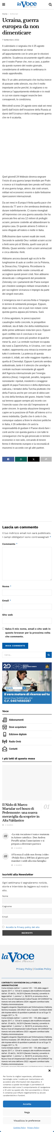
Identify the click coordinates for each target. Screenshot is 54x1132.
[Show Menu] (3, 4)
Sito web (7, 614)
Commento (10, 544)
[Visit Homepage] (27, 5)
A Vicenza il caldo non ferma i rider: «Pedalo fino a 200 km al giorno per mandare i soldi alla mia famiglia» (30, 857)
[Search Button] (50, 4)
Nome (6, 586)
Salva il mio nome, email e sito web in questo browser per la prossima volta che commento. (28, 632)
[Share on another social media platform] (46, 459)
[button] (49, 1070)
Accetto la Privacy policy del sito (22, 927)
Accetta (27, 1104)
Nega (27, 1112)
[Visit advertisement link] (27, 147)
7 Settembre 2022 (10, 40)
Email (6, 600)
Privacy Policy (33, 1128)
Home (4, 14)
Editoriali (14, 14)
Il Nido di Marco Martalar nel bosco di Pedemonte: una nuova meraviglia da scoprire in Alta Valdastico (21, 812)
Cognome (7, 906)
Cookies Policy (19, 1128)
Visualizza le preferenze (27, 1120)
